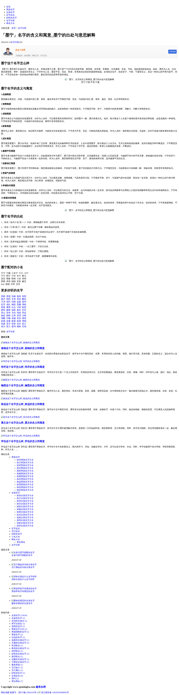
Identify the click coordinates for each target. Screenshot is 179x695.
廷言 (3, 304)
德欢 (3, 315)
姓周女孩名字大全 (25, 520)
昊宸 (19, 299)
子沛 (3, 302)
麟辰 (24, 299)
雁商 (8, 307)
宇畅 (8, 318)
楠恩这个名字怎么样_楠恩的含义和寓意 (23, 385)
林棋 (8, 315)
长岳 (14, 307)
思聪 (3, 296)
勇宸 (24, 318)
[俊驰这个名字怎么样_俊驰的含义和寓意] (20, 342)
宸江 (24, 324)
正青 (14, 315)
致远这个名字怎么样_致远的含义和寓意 (23, 404)
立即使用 (172, 52)
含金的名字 (18, 618)
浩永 (19, 324)
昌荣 (24, 296)
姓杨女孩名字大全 (25, 509)
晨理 (19, 315)
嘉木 (3, 299)
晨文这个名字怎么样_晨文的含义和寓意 (23, 422)
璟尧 (14, 302)
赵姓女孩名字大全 (25, 517)
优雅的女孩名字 (20, 659)
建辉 (8, 310)
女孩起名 (17, 676)
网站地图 (5, 692)
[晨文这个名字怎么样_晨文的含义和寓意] (20, 417)
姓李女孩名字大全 (25, 501)
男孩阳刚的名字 (20, 632)
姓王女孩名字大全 (25, 498)
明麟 (3, 318)
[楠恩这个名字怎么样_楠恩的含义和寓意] (20, 380)
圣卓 (8, 324)
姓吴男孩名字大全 (25, 479)
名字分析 (10, 20)
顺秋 (19, 326)
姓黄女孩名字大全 (25, 512)
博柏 (24, 321)
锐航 (14, 310)
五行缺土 (17, 667)
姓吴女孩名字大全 (25, 515)
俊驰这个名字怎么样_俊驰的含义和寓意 (23, 348)
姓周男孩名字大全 (25, 484)
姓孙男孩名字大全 (25, 490)
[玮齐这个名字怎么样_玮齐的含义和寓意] (20, 361)
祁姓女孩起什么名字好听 (23, 579)
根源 (14, 321)
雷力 (8, 326)
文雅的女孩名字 (20, 643)
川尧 (19, 307)
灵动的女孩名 (19, 621)
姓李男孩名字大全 (25, 465)
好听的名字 (11, 18)
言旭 (24, 326)
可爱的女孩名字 (20, 662)
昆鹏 (19, 304)
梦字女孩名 (18, 623)
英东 (19, 318)
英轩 (8, 302)
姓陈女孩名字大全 (25, 506)
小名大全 (16, 537)
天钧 (14, 313)
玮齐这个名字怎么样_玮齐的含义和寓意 (23, 366)
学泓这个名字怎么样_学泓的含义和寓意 (23, 441)
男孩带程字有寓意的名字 (23, 591)
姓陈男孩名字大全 (25, 471)
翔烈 (8, 299)
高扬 (3, 324)
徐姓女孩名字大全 (25, 523)
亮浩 (24, 313)
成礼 (8, 304)
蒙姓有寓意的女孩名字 (22, 603)
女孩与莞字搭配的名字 (22, 555)
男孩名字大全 (19, 629)
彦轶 (14, 324)
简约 (15, 678)
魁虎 (19, 296)
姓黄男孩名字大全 (25, 476)
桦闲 (3, 310)
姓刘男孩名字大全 (25, 468)
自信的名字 (18, 637)
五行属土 (17, 670)
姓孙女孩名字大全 (25, 526)
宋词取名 (17, 645)
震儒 (8, 296)
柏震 (19, 321)
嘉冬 (19, 310)
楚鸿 (14, 326)
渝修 (8, 321)
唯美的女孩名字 (20, 648)
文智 (14, 299)
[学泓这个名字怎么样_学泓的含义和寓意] (20, 436)
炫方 (3, 326)
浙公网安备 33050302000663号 (55, 692)
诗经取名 (17, 651)
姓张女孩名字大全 (25, 495)
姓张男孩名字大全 (25, 460)
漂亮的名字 (18, 626)
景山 (3, 313)
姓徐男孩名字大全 (25, 487)
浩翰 (14, 296)
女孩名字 (10, 12)
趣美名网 (41, 686)
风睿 (3, 321)
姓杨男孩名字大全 (25, 473)
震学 (24, 302)
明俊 (3, 307)
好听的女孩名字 (20, 654)
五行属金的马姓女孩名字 (23, 567)
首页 (8, 7)
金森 (19, 302)
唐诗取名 (17, 656)
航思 (24, 307)
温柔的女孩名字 (20, 640)
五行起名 (16, 531)
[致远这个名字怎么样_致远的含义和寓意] (20, 398)
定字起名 (10, 15)
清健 (14, 318)
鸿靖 (19, 313)
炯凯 (14, 304)
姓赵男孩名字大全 (25, 482)
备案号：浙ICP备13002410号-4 (24, 692)
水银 (24, 315)
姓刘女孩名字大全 (25, 504)
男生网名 (21, 542)
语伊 (8, 313)
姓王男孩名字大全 (25, 462)
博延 (24, 304)
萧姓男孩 (17, 665)
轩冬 (24, 310)
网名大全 (10, 23)
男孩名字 (10, 9)
